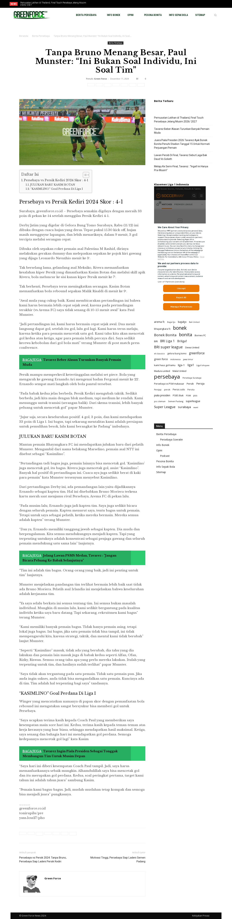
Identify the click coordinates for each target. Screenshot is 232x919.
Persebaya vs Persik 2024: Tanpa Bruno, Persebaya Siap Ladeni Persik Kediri (43, 859)
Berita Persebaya (41, 35)
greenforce (197, 353)
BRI (156, 341)
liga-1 (181, 365)
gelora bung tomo (177, 353)
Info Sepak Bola (165, 466)
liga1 (190, 365)
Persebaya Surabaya (192, 378)
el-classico (159, 353)
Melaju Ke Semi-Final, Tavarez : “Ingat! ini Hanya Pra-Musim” (181, 168)
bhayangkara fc (162, 328)
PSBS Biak (178, 395)
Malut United (179, 371)
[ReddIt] (116, 87)
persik (167, 389)
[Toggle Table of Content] (84, 175)
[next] (109, 4)
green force (161, 359)
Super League (164, 407)
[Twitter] (212, 4)
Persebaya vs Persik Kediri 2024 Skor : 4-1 (56, 180)
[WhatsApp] (107, 87)
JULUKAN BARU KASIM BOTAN (52, 184)
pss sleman (159, 401)
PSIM (188, 395)
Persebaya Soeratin (171, 439)
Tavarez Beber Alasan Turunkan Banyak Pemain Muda (181, 130)
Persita (190, 389)
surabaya (184, 407)
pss (195, 395)
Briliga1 (182, 341)
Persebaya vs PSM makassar (169, 383)
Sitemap (161, 472)
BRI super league (168, 347)
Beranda (23, 35)
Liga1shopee (202, 365)
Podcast (165, 456)
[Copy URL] (141, 87)
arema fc (159, 322)
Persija (200, 383)
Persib (190, 383)
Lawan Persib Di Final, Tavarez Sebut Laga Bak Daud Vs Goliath (180, 157)
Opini (159, 450)
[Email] (124, 87)
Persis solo (179, 389)
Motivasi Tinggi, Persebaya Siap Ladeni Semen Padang (117, 859)
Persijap (157, 389)
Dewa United (192, 347)
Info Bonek (162, 445)
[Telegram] (132, 87)
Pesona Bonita (165, 461)
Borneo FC (200, 335)
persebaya (167, 377)
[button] (215, 15)
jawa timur (188, 359)
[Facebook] (200, 4)
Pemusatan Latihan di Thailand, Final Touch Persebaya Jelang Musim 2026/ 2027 (53, 3)
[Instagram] (206, 4)
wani (195, 407)
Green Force (100, 78)
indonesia (175, 359)
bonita (185, 334)
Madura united (162, 371)
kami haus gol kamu (164, 365)
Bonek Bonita (165, 335)
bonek (180, 328)
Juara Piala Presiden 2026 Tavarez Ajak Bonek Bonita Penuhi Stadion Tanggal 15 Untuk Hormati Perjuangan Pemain (182, 144)
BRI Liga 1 (167, 341)
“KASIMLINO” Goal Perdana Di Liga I (56, 188)
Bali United (194, 322)
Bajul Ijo (171, 322)
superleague (193, 401)
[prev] (103, 4)
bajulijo (182, 322)
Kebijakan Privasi (200, 915)
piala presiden (162, 395)
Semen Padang (175, 401)
